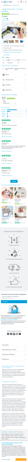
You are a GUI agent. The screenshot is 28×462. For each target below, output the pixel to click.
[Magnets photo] (20, 193)
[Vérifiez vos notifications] (23, 2)
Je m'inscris (5, 301)
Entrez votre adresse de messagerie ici (10, 296)
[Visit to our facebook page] (8, 334)
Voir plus (14, 181)
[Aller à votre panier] (25, 2)
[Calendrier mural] (7, 211)
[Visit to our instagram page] (17, 334)
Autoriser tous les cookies (20, 459)
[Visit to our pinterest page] (11, 334)
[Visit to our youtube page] (14, 334)
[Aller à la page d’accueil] (8, 2)
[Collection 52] (7, 193)
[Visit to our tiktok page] (19, 334)
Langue (4, 101)
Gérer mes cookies (6, 459)
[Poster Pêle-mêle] (20, 211)
